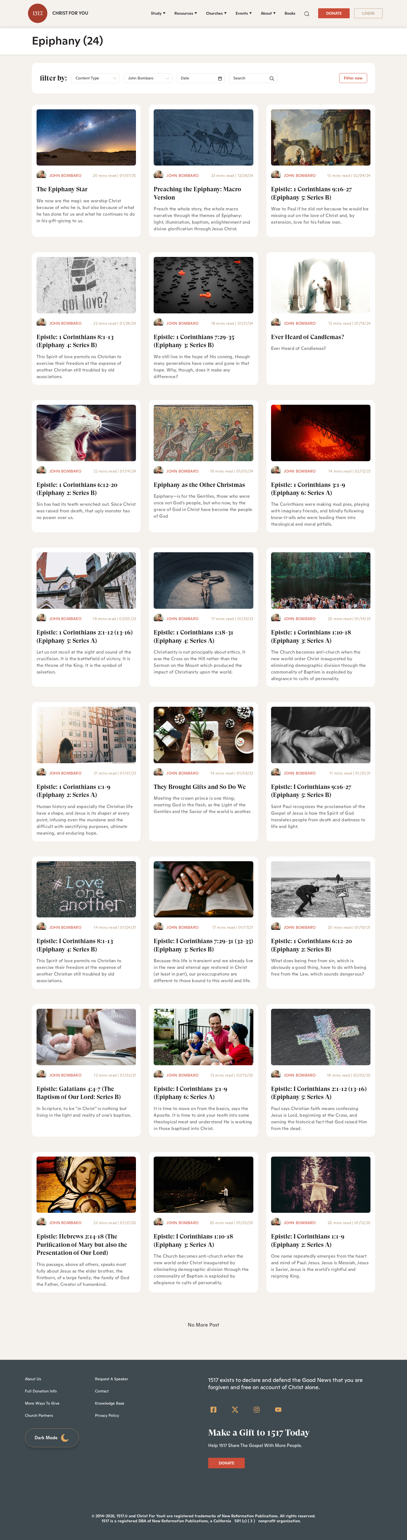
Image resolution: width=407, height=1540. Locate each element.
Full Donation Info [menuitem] (41, 1391)
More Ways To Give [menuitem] (42, 1403)
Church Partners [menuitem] (39, 1415)
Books (290, 13)
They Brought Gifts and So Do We (200, 786)
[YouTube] (278, 1409)
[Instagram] (256, 1409)
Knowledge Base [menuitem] (109, 1403)
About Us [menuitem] (33, 1378)
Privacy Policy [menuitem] (107, 1415)
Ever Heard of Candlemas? (307, 337)
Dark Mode (46, 1438)
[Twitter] (235, 1409)
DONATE (334, 13)
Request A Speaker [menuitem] (111, 1378)
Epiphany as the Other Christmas (199, 484)
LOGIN (368, 13)
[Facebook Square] (213, 1409)
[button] (306, 13)
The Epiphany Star (62, 189)
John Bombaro (65, 175)
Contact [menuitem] (102, 1391)
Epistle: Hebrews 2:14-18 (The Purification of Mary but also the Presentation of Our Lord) (82, 1244)
